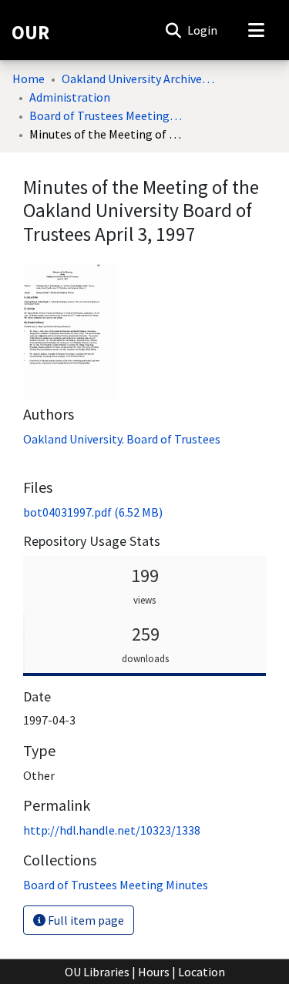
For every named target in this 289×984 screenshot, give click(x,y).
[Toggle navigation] (255, 30)
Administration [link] (69, 97)
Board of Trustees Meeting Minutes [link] (106, 115)
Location (201, 971)
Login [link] (203, 30)
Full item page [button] (84, 920)
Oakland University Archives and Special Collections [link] (139, 78)
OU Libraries (97, 971)
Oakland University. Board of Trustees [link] (121, 439)
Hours (154, 971)
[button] (173, 30)
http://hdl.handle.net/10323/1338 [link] (111, 830)
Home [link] (28, 78)
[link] (93, 512)
